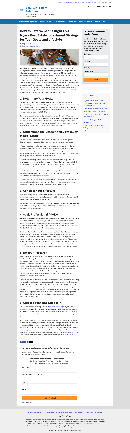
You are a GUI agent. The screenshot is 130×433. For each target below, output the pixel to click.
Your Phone (87, 61)
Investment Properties (28, 21)
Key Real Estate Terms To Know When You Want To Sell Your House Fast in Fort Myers (94, 103)
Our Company (59, 21)
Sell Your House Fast (104, 3)
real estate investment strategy (53, 307)
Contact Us (98, 412)
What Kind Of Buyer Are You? (32, 375)
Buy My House (45, 21)
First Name (25, 367)
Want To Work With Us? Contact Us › (68, 3)
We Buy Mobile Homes (89, 3)
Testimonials (100, 21)
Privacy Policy (89, 412)
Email (24, 389)
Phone (24, 382)
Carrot (79, 430)
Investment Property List (36, 412)
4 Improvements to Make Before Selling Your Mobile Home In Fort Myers (94, 127)
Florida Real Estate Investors (79, 21)
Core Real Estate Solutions (31, 46)
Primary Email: (88, 71)
